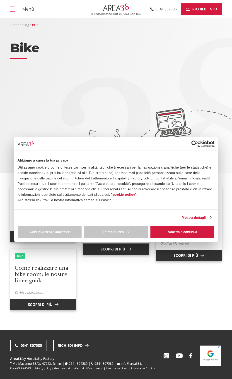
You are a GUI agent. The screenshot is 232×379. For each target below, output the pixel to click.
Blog (25, 25)
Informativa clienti (117, 368)
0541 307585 (78, 363)
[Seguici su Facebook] (190, 355)
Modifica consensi (92, 368)
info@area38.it (131, 363)
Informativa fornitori (143, 368)
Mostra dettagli (194, 217)
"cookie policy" (124, 194)
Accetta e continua (182, 232)
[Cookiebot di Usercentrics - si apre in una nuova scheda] (195, 143)
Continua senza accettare (50, 232)
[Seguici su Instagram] (166, 355)
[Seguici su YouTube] (179, 355)
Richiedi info (204, 9)
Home (14, 25)
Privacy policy (42, 368)
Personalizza (113, 232)
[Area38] (116, 9)
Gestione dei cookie (66, 368)
